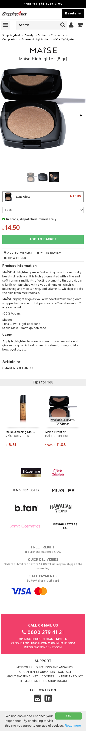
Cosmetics (57, 35)
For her (42, 35)
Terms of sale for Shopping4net (44, 681)
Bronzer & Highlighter (35, 39)
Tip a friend (16, 258)
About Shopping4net (22, 677)
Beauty (29, 35)
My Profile (25, 667)
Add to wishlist (20, 253)
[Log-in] (71, 25)
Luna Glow (48, 196)
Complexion (9, 39)
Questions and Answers (54, 667)
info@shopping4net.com (43, 647)
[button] (80, 25)
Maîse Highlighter (63, 39)
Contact (64, 672)
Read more (73, 725)
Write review (50, 253)
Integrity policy (70, 677)
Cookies (48, 677)
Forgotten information (36, 672)
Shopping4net (11, 35)
